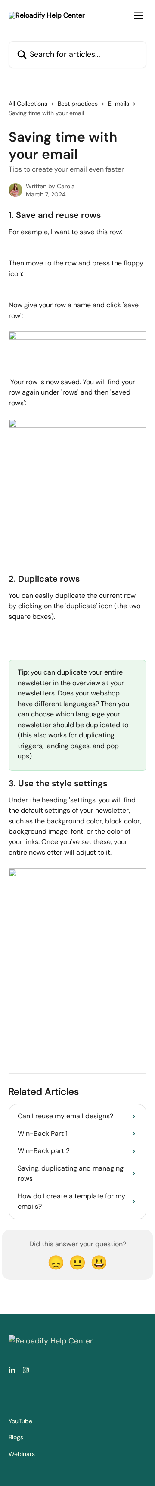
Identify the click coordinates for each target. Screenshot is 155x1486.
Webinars (22, 1454)
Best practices (78, 103)
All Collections (28, 103)
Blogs (16, 1437)
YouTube (20, 1421)
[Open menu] (138, 15)
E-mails (118, 103)
